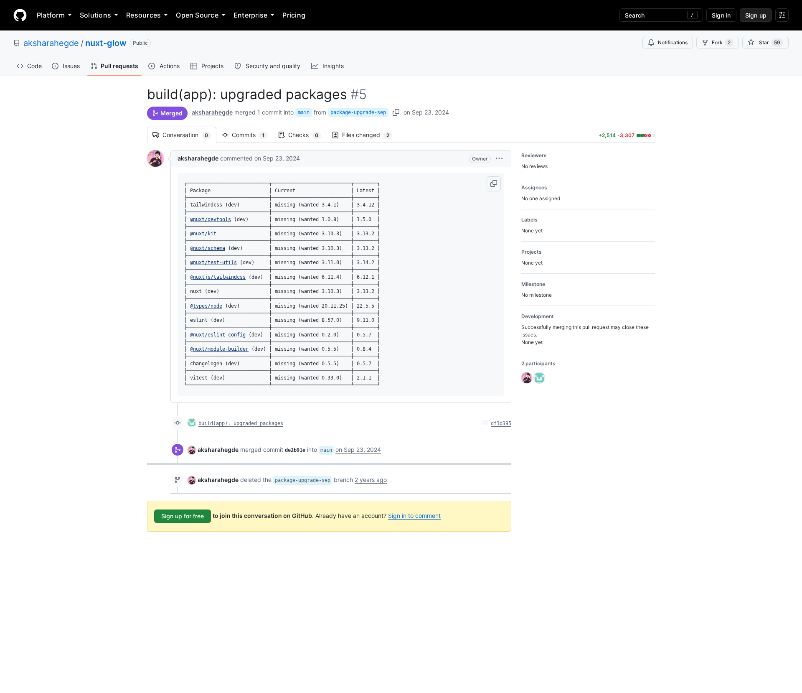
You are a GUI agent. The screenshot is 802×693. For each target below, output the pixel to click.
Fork (721, 42)
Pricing (293, 15)
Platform (51, 15)
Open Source (197, 15)
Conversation (189, 134)
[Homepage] (20, 15)
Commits (252, 134)
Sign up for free (182, 516)
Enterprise (250, 15)
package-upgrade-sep (358, 112)
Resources (143, 15)
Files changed (370, 134)
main (304, 112)
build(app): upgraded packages (240, 423)
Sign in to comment (414, 515)
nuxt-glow (106, 43)
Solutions (95, 15)
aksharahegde (51, 43)
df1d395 (501, 423)
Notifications (673, 42)
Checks (307, 134)
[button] (499, 158)
